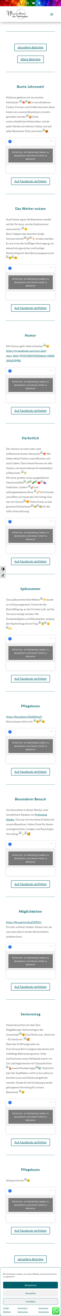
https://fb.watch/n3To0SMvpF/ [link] (24, 716)
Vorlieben (30, 1301)
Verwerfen (30, 1293)
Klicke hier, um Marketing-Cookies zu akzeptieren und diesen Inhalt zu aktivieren (30, 155)
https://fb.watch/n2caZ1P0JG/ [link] (24, 922)
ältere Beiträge (31, 59)
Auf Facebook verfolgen (30, 181)
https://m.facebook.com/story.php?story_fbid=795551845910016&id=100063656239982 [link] (30, 355)
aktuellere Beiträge (30, 47)
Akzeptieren (31, 1285)
